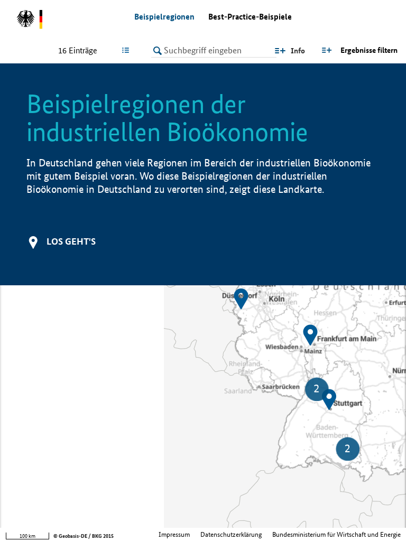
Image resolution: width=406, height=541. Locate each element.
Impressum (174, 534)
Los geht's (71, 241)
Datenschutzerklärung (231, 534)
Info (298, 50)
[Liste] (128, 50)
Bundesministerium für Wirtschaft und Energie (336, 534)
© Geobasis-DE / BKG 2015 (83, 536)
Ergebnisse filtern (369, 50)
